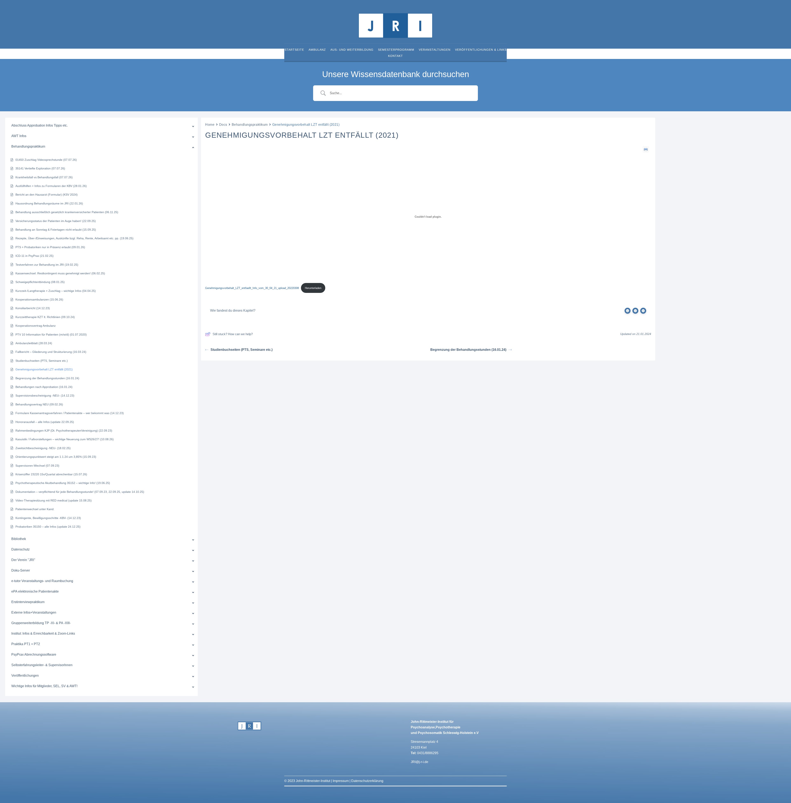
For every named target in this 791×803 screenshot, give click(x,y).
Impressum (341, 781)
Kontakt (395, 56)
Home (209, 124)
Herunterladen (313, 288)
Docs (223, 124)
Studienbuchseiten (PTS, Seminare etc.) (242, 349)
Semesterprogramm (396, 49)
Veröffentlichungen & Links (481, 49)
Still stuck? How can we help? (233, 334)
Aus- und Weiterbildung (351, 49)
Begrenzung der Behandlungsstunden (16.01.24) (468, 349)
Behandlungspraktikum (250, 124)
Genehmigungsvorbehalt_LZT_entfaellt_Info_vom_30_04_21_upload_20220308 (252, 288)
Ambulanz (317, 49)
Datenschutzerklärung (367, 781)
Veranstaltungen (434, 49)
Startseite (294, 49)
